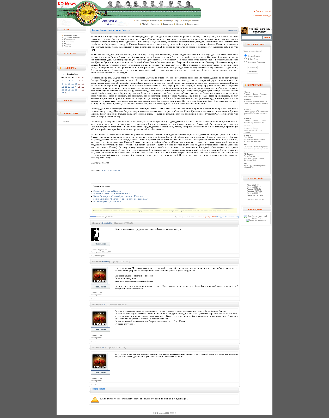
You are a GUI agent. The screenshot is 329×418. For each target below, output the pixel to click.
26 (76, 90)
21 (83, 87)
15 (63, 87)
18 (73, 87)
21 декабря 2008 (209, 217)
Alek (104, 304)
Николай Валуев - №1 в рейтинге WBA (111, 194)
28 (83, 90)
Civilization (248, 154)
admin (199, 217)
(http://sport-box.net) (111, 170)
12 (76, 83)
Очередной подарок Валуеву (107, 191)
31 (69, 93)
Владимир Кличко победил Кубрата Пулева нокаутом (255, 121)
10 (69, 83)
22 (63, 90)
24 (69, 90)
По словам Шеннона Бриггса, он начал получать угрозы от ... (256, 149)
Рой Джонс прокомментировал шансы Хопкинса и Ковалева (254, 139)
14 (83, 83)
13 (79, 83)
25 (73, 90)
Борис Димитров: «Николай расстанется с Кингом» (118, 196)
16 (66, 87)
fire (103, 347)
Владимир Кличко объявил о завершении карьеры (255, 95)
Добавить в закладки (263, 16)
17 (69, 87)
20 (79, 87)
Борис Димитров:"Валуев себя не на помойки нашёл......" (120, 199)
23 (66, 90)
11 (73, 83)
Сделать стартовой (264, 11)
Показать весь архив (255, 199)
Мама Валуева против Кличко (107, 201)
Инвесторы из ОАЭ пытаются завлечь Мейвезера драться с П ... (256, 113)
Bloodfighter (107, 223)
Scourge (105, 262)
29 (63, 93)
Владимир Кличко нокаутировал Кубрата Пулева (253, 130)
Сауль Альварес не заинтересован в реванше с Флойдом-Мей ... (255, 158)
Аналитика (232, 30)
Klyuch (247, 92)
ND (245, 145)
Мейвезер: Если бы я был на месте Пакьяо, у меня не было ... (256, 103)
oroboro (247, 99)
